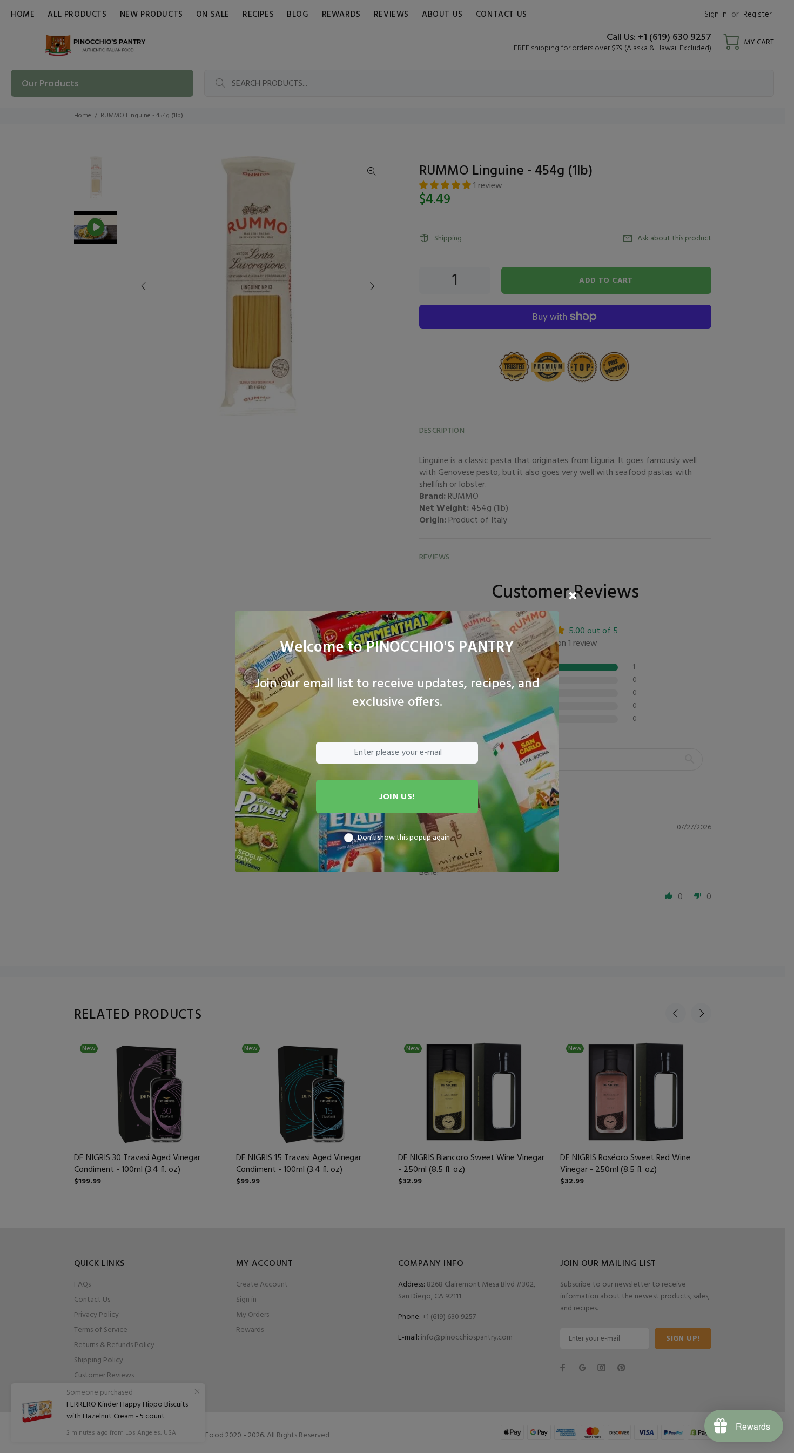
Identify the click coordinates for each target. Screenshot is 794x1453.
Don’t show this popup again (404, 838)
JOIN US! (397, 797)
